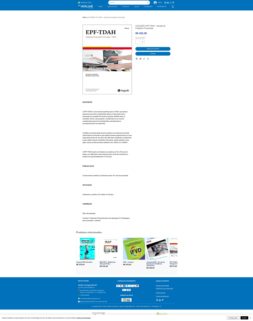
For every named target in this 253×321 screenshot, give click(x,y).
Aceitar (244, 318)
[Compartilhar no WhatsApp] (144, 59)
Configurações (233, 318)
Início (84, 17)
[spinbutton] (140, 42)
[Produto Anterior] (78, 256)
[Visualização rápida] (87, 249)
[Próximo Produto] (174, 256)
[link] (173, 6)
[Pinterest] (173, 2)
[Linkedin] (168, 2)
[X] (170, 2)
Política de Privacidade (83, 318)
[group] (126, 256)
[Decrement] (137, 42)
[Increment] (142, 42)
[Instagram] (165, 2)
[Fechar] (250, 317)
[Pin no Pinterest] (140, 59)
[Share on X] (148, 59)
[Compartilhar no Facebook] (136, 59)
